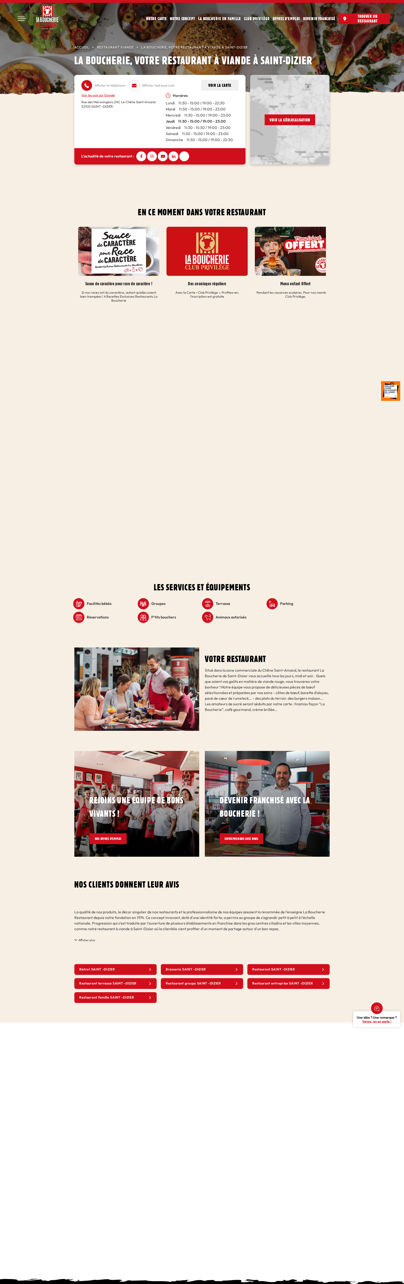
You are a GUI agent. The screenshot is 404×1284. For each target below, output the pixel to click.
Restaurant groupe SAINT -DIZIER (193, 984)
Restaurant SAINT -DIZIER (273, 970)
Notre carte (156, 18)
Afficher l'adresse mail (158, 85)
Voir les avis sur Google (98, 95)
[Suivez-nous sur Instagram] (152, 156)
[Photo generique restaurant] (136, 650)
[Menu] (21, 19)
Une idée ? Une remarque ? (377, 1019)
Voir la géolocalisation (290, 119)
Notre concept (182, 18)
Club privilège (257, 18)
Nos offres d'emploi (111, 838)
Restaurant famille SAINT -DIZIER (106, 998)
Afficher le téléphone (109, 85)
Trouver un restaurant (368, 18)
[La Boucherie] (47, 17)
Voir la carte (219, 85)
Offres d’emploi (286, 18)
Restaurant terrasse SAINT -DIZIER (108, 984)
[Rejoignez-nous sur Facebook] (141, 156)
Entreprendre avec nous (246, 838)
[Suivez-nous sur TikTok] (184, 156)
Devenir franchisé (319, 18)
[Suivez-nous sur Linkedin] (173, 156)
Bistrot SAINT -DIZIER (97, 970)
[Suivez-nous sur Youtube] (163, 156)
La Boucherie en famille (219, 18)
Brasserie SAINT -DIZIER (186, 970)
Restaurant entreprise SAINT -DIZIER (282, 984)
